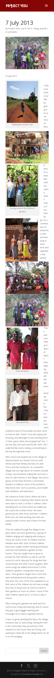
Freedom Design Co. (33, 674)
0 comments (11, 32)
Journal (43, 28)
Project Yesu (14, 28)
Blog (36, 28)
